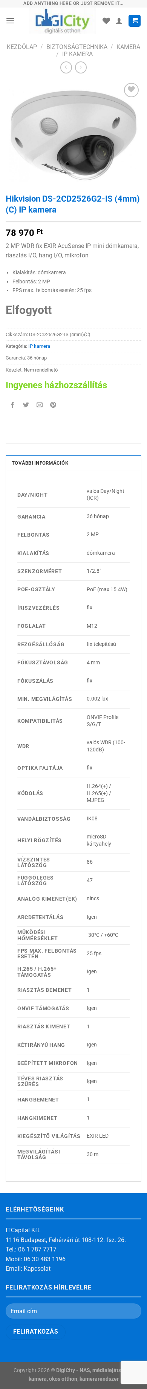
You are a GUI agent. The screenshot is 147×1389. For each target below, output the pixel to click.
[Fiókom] (119, 20)
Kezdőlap (22, 46)
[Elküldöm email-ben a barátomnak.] (40, 405)
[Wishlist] (106, 20)
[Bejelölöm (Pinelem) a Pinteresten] (53, 405)
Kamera (128, 46)
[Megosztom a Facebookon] (12, 405)
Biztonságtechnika (76, 46)
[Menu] (10, 20)
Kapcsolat (37, 1268)
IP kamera (77, 54)
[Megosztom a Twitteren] (26, 405)
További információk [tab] (40, 463)
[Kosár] (135, 21)
